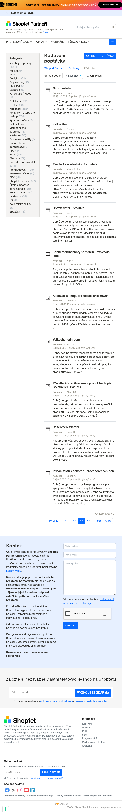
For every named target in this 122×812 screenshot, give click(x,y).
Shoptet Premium (23, 181)
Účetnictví (18, 196)
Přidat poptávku (101, 55)
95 (74, 521)
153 (99, 521)
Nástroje (18, 135)
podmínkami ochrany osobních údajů (56, 701)
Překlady (17, 158)
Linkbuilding (19, 124)
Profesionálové (17, 41)
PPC (15, 150)
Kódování (20, 108)
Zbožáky (17, 211)
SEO (15, 177)
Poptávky (41, 41)
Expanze (17, 89)
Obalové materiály (22, 139)
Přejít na (22, 12)
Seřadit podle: (52, 75)
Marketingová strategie (94, 742)
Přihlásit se (51, 772)
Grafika (17, 105)
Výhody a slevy (78, 41)
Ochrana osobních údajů (40, 795)
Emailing (17, 86)
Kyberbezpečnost (22, 120)
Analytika (18, 78)
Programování (22, 169)
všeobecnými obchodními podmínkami (91, 701)
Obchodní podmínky (14, 795)
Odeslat (70, 625)
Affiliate (16, 70)
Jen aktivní (95, 75)
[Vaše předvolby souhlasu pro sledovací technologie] (6, 809)
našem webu (13, 570)
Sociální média (21, 192)
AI (13, 74)
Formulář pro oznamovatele (97, 795)
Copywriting (20, 82)
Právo (16, 154)
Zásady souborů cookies (68, 795)
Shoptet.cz (48, 32)
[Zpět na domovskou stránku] (35, 24)
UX (14, 200)
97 (88, 521)
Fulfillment (18, 101)
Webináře (57, 41)
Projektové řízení (22, 173)
